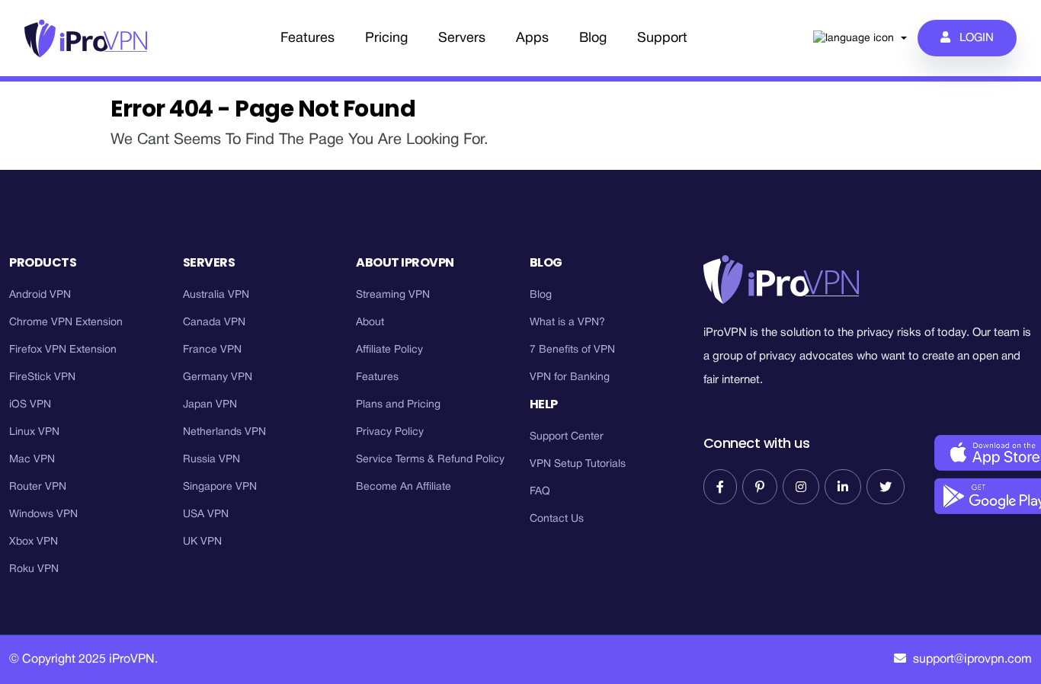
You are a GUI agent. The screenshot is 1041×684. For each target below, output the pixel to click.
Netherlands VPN (224, 432)
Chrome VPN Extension (66, 323)
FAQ (540, 492)
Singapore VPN (220, 487)
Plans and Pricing (398, 405)
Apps (532, 38)
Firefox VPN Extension (63, 350)
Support (662, 38)
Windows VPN (43, 514)
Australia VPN (216, 295)
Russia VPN (211, 460)
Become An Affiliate (403, 487)
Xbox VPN (33, 542)
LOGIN (972, 38)
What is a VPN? (567, 323)
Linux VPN (34, 432)
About (370, 323)
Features (307, 38)
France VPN (212, 350)
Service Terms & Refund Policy (430, 460)
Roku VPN (34, 569)
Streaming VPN (393, 295)
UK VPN (202, 542)
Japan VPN (210, 405)
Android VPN (40, 295)
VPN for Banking (570, 377)
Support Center (567, 437)
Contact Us (557, 519)
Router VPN (37, 487)
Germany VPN (217, 377)
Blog (593, 38)
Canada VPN (214, 323)
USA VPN (206, 514)
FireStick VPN (42, 377)
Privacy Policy (390, 432)
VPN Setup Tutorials (578, 464)
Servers (461, 38)
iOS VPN (30, 405)
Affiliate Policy (389, 350)
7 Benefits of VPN (572, 350)
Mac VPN (32, 460)
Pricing (386, 38)
